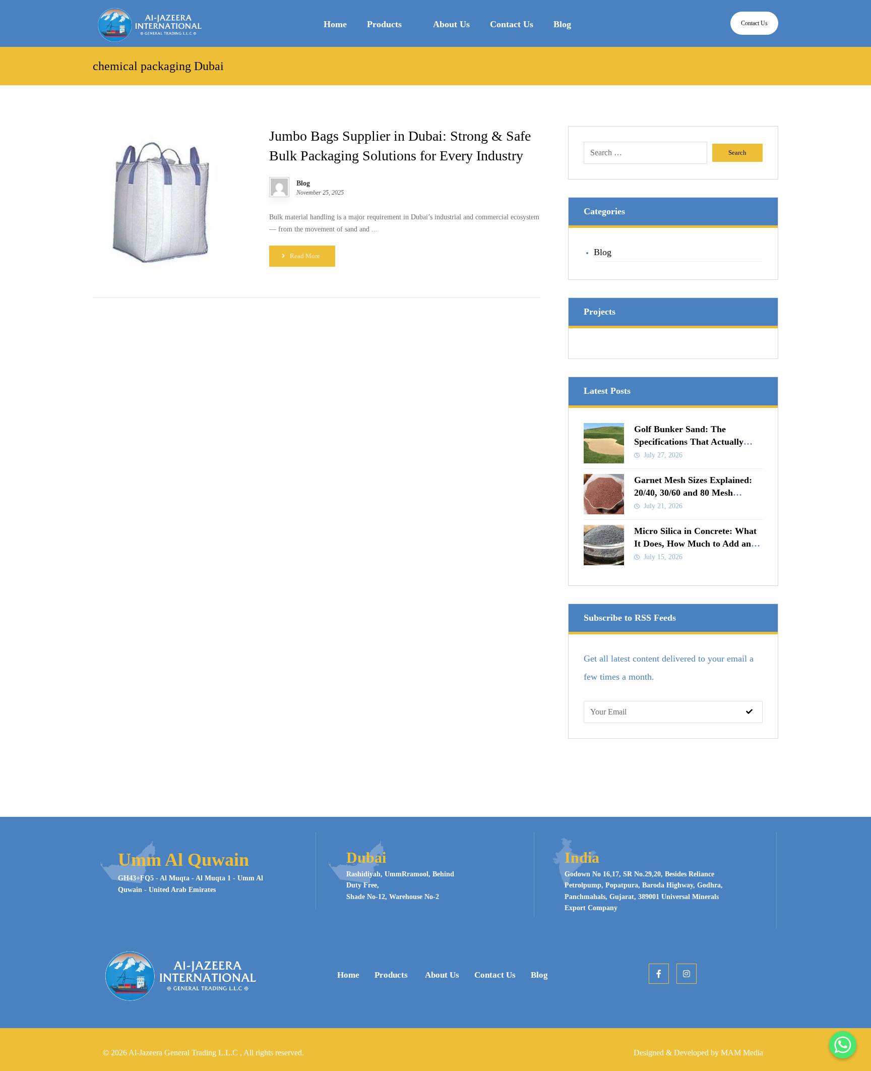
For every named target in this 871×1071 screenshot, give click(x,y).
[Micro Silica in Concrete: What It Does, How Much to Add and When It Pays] (604, 545)
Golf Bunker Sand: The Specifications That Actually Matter (688, 441)
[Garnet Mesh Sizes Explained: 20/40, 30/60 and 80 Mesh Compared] (604, 494)
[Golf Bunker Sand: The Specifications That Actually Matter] (604, 443)
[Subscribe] (749, 712)
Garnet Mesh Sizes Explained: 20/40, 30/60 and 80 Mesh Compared (693, 492)
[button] (659, 974)
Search (737, 152)
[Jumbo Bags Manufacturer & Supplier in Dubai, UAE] (148, 25)
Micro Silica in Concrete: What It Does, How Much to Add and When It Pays (695, 543)
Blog (303, 184)
